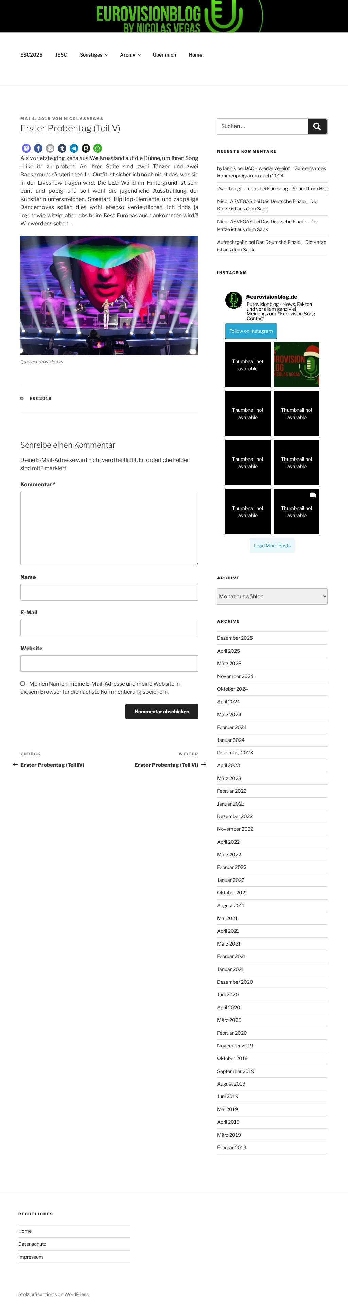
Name (28, 577)
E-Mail (28, 612)
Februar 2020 (232, 1033)
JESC (61, 55)
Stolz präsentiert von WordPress (53, 1294)
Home (195, 55)
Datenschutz (32, 1244)
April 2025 (228, 651)
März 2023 (229, 778)
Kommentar (38, 484)
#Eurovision (290, 313)
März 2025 (229, 663)
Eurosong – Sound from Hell (297, 188)
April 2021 (228, 931)
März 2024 (229, 714)
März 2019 (229, 1135)
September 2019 (235, 1071)
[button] (26, 148)
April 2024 (228, 701)
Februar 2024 (232, 727)
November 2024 (235, 676)
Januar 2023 (231, 804)
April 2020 (228, 1007)
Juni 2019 (227, 1096)
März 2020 (229, 1020)
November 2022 (235, 829)
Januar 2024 (231, 740)
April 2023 (228, 765)
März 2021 (229, 944)
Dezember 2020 (235, 982)
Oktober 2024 (232, 689)
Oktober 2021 (232, 892)
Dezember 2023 (235, 752)
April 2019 (228, 1122)
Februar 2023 (232, 791)
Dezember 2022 (235, 816)
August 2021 (231, 905)
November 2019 (235, 1045)
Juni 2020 (228, 994)
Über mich (164, 55)
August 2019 (231, 1084)
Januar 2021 (230, 969)
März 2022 (229, 854)
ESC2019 (41, 398)
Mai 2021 (227, 918)
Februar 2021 (231, 956)
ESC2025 (31, 55)
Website (31, 648)
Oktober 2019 (232, 1058)
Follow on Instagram (251, 331)
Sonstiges (91, 55)
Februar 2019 (231, 1147)
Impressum (30, 1257)
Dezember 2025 (235, 638)
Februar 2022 (231, 867)
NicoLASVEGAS (84, 118)
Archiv (127, 55)
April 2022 (228, 842)
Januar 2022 (230, 880)
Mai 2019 (227, 1109)
